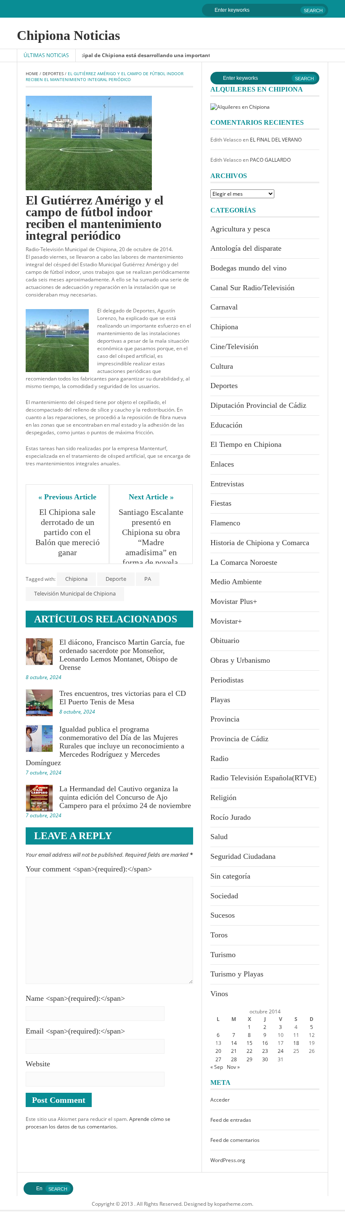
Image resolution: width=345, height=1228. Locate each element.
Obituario (224, 640)
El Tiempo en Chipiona (245, 444)
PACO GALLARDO (270, 159)
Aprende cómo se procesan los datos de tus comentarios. (98, 1122)
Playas (220, 699)
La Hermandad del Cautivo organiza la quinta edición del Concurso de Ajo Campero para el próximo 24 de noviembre (125, 797)
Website (38, 1064)
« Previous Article (67, 497)
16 (265, 1043)
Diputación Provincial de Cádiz (258, 405)
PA (147, 579)
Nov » (233, 1067)
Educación (226, 425)
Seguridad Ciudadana (243, 856)
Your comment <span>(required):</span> (89, 869)
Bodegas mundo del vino (248, 268)
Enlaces (222, 464)
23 (265, 1051)
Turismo (223, 954)
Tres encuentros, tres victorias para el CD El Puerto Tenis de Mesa (122, 697)
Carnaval (224, 307)
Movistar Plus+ (233, 601)
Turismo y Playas (236, 974)
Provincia (224, 719)
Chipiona (76, 579)
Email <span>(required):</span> (75, 1031)
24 (281, 1051)
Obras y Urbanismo (240, 660)
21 (234, 1051)
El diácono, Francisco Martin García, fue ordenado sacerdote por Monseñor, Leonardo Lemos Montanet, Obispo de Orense (122, 655)
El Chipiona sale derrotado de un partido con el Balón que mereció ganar (67, 532)
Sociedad (224, 896)
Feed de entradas (230, 1119)
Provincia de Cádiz (239, 739)
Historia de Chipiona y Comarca (259, 542)
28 (234, 1059)
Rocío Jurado (230, 817)
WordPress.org (227, 1160)
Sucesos (222, 915)
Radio (219, 758)
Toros (219, 935)
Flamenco (225, 523)
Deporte (116, 579)
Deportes (53, 73)
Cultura (221, 366)
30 (265, 1059)
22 (249, 1051)
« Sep (216, 1067)
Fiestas (220, 503)
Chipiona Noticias (68, 35)
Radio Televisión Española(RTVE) (263, 778)
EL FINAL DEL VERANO (276, 139)
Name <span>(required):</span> (75, 998)
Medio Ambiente (236, 581)
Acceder (220, 1099)
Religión (223, 797)
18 (296, 1043)
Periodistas (227, 680)
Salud (219, 836)
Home (32, 73)
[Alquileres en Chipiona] (240, 106)
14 (234, 1043)
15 (249, 1043)
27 (218, 1059)
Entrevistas (227, 484)
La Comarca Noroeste (243, 562)
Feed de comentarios (235, 1140)
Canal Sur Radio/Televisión (252, 287)
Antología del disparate (245, 248)
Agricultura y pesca (240, 229)
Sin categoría (230, 876)
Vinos (219, 993)
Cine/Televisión (234, 346)
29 (249, 1059)
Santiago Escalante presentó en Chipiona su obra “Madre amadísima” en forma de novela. (151, 537)
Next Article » (151, 497)
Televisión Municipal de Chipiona (75, 593)
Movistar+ (226, 621)
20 (218, 1051)
